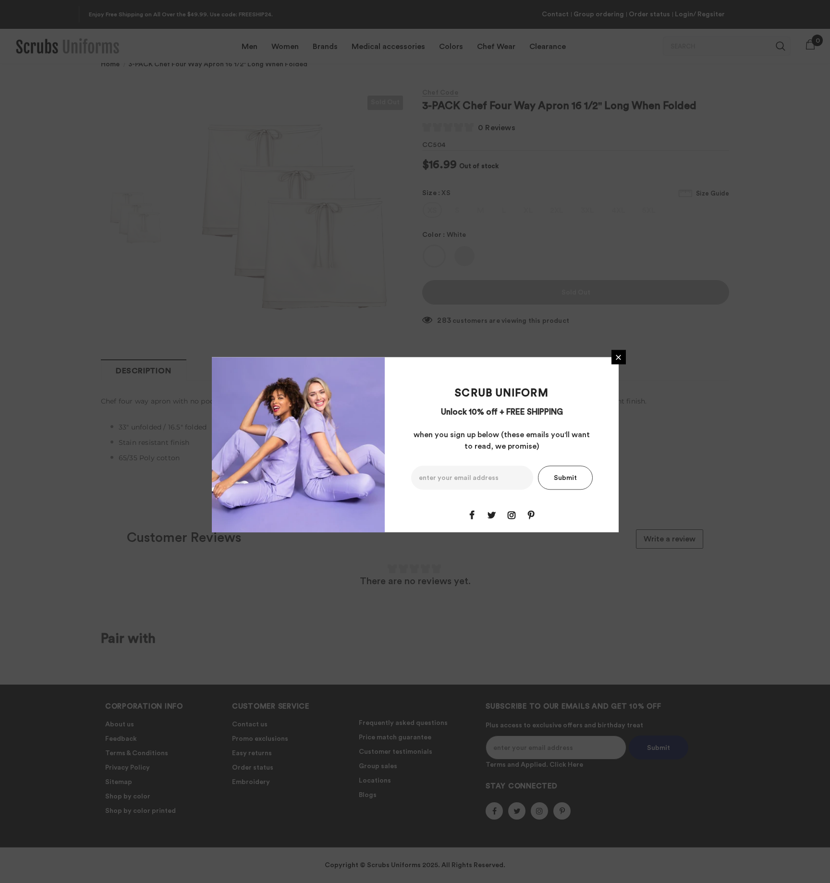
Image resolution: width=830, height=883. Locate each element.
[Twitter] (492, 515)
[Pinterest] (531, 515)
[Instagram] (511, 515)
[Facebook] (472, 515)
